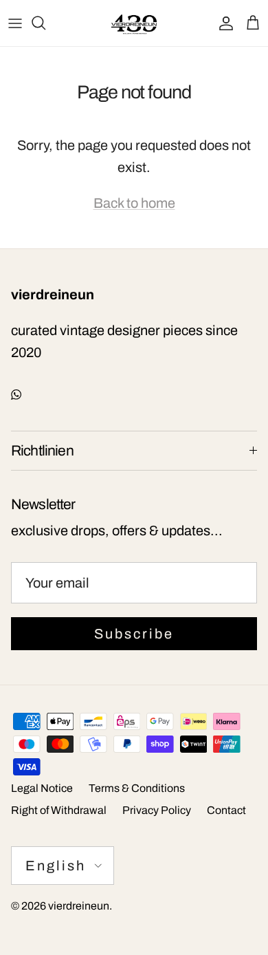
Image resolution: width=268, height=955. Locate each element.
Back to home (134, 203)
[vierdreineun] (134, 23)
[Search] (45, 23)
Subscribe (134, 633)
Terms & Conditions (137, 788)
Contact (226, 810)
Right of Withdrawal (59, 810)
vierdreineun (78, 906)
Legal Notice (42, 788)
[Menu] (15, 23)
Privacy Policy (156, 810)
